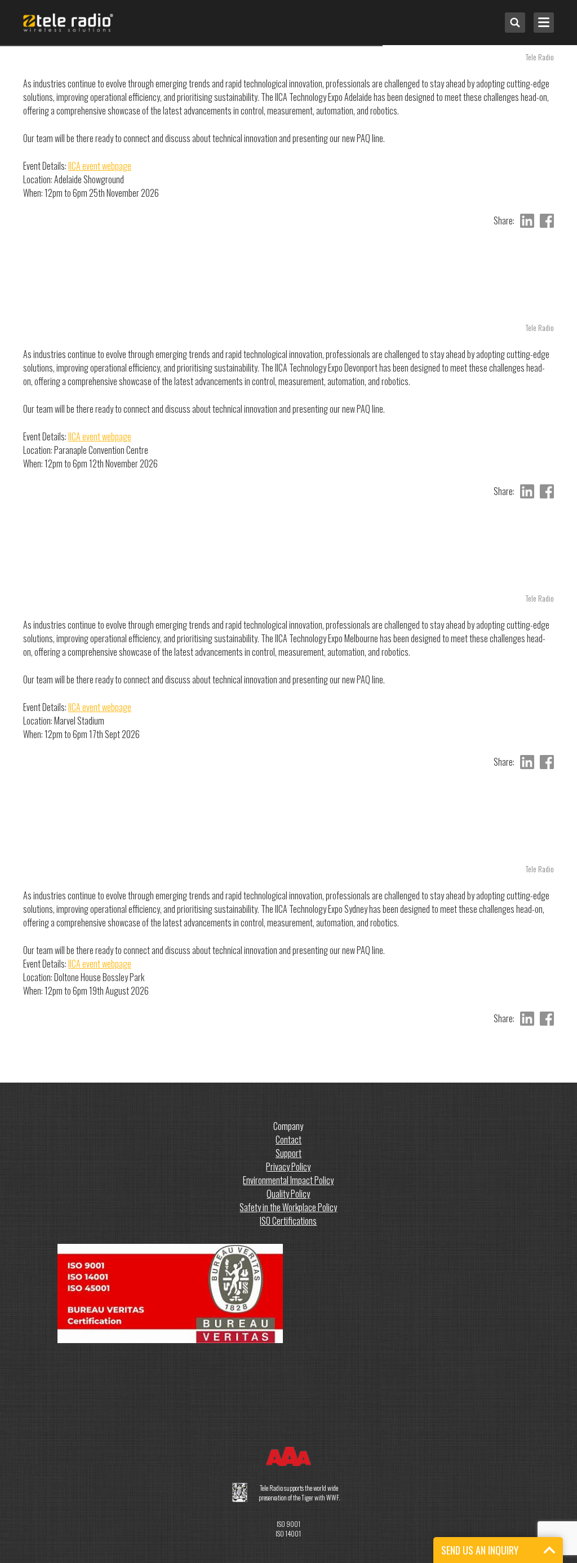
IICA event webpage (99, 166)
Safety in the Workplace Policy (288, 1207)
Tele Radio (540, 57)
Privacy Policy (288, 1166)
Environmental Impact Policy (288, 1180)
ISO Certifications (288, 1221)
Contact (288, 1139)
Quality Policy (288, 1193)
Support (288, 1153)
